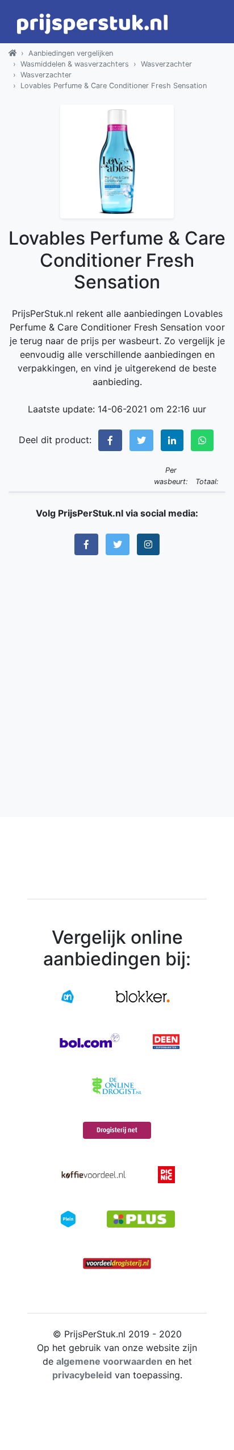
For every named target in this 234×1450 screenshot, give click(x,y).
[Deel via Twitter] (141, 440)
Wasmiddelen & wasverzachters (74, 64)
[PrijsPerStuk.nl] (12, 53)
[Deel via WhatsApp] (202, 440)
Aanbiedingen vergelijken (70, 53)
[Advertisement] (117, 686)
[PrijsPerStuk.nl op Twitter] (117, 544)
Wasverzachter (166, 64)
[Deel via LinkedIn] (172, 440)
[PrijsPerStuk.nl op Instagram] (148, 544)
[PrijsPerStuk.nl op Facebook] (86, 544)
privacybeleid (82, 1375)
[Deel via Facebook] (110, 440)
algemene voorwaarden (109, 1361)
